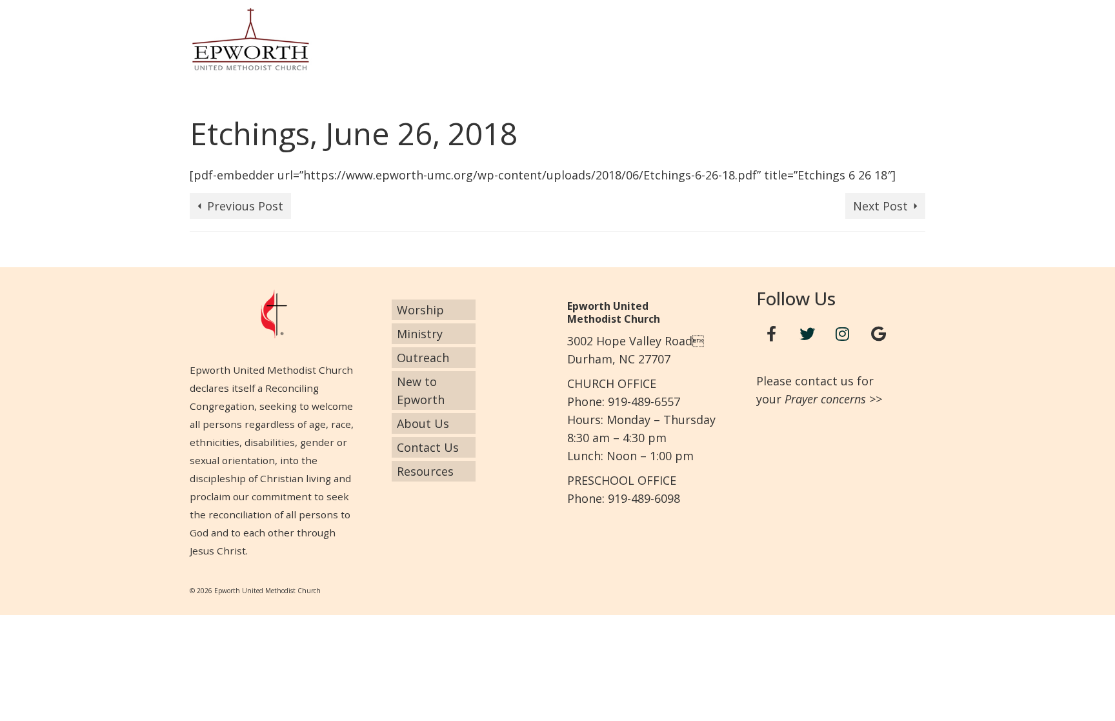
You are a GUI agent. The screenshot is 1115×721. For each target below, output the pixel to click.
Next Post (880, 206)
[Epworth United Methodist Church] (306, 39)
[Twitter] (807, 334)
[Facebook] (771, 334)
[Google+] (878, 334)
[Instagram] (842, 334)
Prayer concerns (825, 399)
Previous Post (245, 206)
